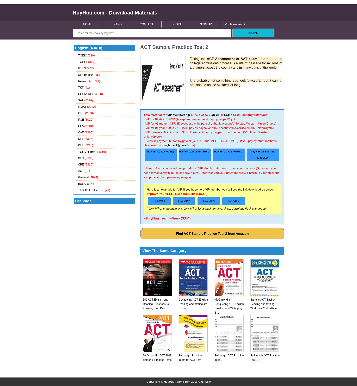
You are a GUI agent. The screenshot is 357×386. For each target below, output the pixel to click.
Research (89, 81)
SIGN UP (206, 24)
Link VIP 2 (184, 201)
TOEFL (86, 62)
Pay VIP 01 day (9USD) (160, 151)
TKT (84, 87)
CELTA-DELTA (90, 94)
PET (85, 145)
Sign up (214, 114)
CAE (85, 132)
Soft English (89, 74)
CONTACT (147, 24)
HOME (87, 24)
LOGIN (176, 24)
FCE (85, 119)
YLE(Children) (92, 151)
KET (85, 138)
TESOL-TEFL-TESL (94, 190)
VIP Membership (235, 24)
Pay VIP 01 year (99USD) (228, 151)
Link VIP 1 (159, 201)
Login (228, 114)
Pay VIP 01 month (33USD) (194, 151)
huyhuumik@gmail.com (178, 145)
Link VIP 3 (209, 201)
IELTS (86, 68)
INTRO (117, 24)
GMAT (87, 106)
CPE (85, 164)
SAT (85, 100)
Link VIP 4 (233, 201)
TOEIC (86, 55)
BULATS (86, 183)
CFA (85, 126)
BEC (85, 158)
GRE (86, 113)
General (88, 177)
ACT (84, 171)
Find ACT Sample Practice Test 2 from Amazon (212, 233)
